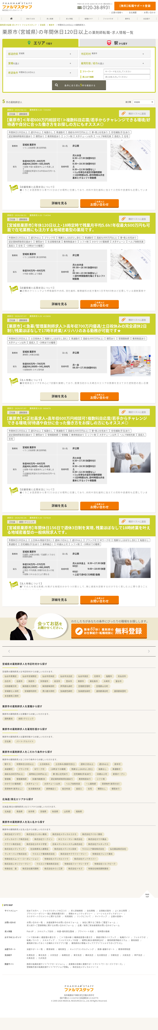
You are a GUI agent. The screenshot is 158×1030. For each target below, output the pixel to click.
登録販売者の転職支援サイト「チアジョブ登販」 (48, 966)
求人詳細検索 (77, 910)
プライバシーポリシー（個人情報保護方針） (46, 913)
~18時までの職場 (58, 769)
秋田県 (55, 811)
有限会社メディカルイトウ (56, 858)
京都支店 (115, 955)
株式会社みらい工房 (53, 868)
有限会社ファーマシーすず (76, 863)
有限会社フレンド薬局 (102, 853)
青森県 (20, 811)
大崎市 (107, 681)
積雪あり (116, 788)
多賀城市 (44, 681)
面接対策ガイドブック (106, 937)
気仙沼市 (122, 676)
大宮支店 (54, 955)
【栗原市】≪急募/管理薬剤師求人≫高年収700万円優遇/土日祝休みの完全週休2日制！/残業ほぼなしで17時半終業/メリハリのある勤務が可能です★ (77, 328)
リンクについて (84, 916)
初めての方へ (33, 910)
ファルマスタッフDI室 (68, 940)
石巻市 (97, 676)
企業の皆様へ (117, 12)
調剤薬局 (9, 718)
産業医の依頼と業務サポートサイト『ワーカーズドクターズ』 (96, 964)
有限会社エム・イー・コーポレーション (22, 858)
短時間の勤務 (104, 931)
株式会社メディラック (15, 848)
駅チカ (8, 764)
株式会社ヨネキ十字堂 (37, 844)
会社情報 (91, 910)
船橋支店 (66, 955)
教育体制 (50, 949)
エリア (42, 43)
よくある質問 (121, 910)
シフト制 (101, 778)
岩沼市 (57, 681)
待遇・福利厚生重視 (65, 931)
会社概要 (133, 12)
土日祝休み (45, 764)
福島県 (79, 811)
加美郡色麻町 (66, 691)
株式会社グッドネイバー (85, 858)
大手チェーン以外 (52, 783)
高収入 (79, 788)
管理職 (8, 778)
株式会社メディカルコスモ (64, 834)
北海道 (8, 811)
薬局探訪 (135, 940)
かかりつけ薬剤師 (13, 783)
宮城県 (42, 25)
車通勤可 (116, 769)
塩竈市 (109, 676)
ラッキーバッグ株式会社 (16, 853)
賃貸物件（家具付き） (111, 783)
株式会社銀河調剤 (31, 868)
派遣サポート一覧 (35, 949)
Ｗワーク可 (39, 769)
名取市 (20, 681)
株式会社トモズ (75, 868)
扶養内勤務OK (38, 778)
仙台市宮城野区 (30, 676)
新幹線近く (51, 788)
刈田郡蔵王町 (11, 686)
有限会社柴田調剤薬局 (98, 868)
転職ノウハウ (33, 940)
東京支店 (78, 955)
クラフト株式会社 (13, 844)
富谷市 (119, 681)
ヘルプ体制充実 (73, 783)
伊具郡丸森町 (66, 686)
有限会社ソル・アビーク (104, 863)
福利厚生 (62, 949)
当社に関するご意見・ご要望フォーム (98, 922)
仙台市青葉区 (11, 676)
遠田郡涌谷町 (102, 691)
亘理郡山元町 (102, 686)
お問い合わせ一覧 (35, 922)
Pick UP (30, 931)
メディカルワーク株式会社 (17, 839)
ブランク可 (24, 769)
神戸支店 (138, 955)
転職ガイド (125, 937)
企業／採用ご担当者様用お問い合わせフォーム (99, 925)
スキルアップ (48, 940)
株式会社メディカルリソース (85, 966)
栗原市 (51, 25)
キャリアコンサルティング (82, 949)
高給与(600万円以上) (14, 773)
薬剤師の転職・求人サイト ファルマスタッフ (18, 25)
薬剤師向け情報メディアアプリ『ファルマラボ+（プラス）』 (97, 943)
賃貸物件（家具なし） (14, 788)
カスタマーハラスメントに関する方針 (44, 916)
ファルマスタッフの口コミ (55, 910)
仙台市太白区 (66, 676)
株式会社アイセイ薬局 (92, 834)
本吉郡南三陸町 (12, 695)
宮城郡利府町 (31, 691)
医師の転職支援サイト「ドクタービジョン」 (46, 964)
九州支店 (42, 957)
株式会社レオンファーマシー (18, 863)
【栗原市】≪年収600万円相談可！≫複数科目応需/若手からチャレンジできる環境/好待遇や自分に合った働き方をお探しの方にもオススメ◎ (78, 122)
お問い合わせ (150, 12)
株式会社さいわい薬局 (37, 834)
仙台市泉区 (83, 676)
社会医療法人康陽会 (39, 848)
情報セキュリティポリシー (81, 913)
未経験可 (9, 769)
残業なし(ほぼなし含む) (82, 769)
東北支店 (42, 955)
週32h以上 (104, 764)
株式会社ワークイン (43, 839)
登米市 (69, 681)
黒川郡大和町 (48, 691)
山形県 (67, 811)
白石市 (8, 681)
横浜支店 (89, 955)
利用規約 (69, 916)
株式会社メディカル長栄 (65, 848)
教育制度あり (85, 778)
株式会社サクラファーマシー (73, 853)
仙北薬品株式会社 (118, 848)
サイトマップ (101, 916)
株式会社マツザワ (13, 834)
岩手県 (31, 811)
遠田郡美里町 (120, 691)
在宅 (90, 788)
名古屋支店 (102, 955)
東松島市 (94, 681)
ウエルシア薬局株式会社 (93, 848)
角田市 (31, 681)
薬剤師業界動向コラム (117, 940)
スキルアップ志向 (45, 931)
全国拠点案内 (105, 910)
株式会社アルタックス (98, 844)
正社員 (8, 741)
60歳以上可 (102, 773)
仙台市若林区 (48, 676)
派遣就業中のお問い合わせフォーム (62, 922)
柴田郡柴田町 (48, 686)
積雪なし (102, 788)
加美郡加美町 (84, 691)
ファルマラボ (140, 937)
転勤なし (103, 769)
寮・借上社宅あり (60, 773)
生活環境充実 (34, 788)
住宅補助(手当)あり (82, 773)
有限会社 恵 (11, 868)
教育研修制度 (124, 949)
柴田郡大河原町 (30, 686)
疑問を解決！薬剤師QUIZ (93, 940)
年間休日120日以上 (25, 764)
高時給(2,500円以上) (38, 773)
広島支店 (31, 957)
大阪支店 (127, 955)
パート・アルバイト (25, 741)
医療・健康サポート (106, 949)
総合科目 (66, 788)
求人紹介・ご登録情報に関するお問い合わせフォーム (50, 925)
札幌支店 (31, 955)
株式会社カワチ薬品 (97, 839)
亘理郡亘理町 (84, 686)
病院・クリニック (26, 718)
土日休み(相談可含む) (65, 764)
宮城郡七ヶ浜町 (12, 691)
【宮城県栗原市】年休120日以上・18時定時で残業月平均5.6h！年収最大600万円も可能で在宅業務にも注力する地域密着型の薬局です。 (78, 227)
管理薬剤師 (22, 778)
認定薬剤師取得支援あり (62, 778)
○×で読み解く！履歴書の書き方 (41, 937)
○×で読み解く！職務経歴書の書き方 (75, 937)
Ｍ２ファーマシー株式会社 (70, 839)
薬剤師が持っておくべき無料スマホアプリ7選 (47, 943)
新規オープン (119, 773)
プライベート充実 (86, 931)
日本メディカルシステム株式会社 (67, 844)
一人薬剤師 (91, 783)
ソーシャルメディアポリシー (110, 913)
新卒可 (117, 764)
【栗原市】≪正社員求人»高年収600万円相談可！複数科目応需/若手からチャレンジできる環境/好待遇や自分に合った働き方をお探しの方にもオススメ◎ (77, 420)
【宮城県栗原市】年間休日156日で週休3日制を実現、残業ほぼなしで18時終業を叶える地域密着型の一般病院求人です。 (78, 530)
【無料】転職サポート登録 (135, 6)
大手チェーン (32, 783)
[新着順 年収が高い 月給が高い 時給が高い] (144, 102)
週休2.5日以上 (87, 764)
